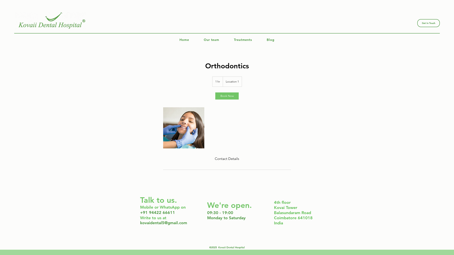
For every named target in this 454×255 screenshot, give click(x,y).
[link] (227, 96)
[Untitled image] (183, 127)
